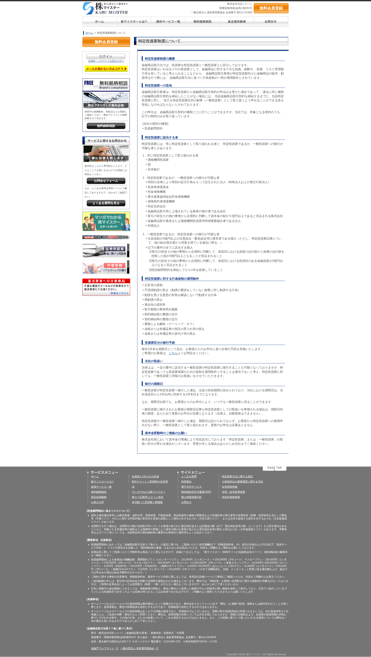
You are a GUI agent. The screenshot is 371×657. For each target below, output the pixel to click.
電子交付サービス (191, 486)
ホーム (89, 32)
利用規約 (186, 481)
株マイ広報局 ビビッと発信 (147, 497)
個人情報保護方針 (191, 497)
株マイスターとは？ (102, 481)
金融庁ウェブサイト (102, 648)
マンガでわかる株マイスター (148, 491)
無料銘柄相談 (98, 491)
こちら (173, 353)
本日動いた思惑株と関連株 (147, 502)
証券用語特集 (229, 486)
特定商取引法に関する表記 (237, 476)
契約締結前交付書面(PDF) (196, 491)
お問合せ (186, 502)
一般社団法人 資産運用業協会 (137, 648)
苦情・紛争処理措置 (233, 491)
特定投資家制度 (231, 497)
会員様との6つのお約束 (145, 476)
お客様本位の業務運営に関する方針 (242, 481)
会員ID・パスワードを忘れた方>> (106, 61)
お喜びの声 (97, 502)
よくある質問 (189, 476)
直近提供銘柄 (98, 497)
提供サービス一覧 (101, 486)
